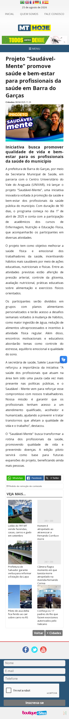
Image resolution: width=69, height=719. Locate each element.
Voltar (38, 633)
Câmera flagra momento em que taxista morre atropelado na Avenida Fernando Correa (47, 575)
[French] (32, 2)
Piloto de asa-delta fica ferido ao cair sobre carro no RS (18, 614)
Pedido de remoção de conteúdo (25, 486)
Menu (35, 48)
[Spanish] (46, 2)
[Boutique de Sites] (34, 713)
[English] (27, 2)
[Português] (22, 2)
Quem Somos (29, 14)
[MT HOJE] (34, 29)
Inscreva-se (34, 702)
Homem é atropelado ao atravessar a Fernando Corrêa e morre (48, 532)
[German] (37, 2)
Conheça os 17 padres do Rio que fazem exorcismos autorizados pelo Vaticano (47, 617)
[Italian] (41, 2)
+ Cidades (54, 633)
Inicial (9, 14)
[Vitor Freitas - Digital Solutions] (65, 713)
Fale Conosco (54, 14)
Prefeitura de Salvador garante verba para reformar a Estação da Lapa (19, 571)
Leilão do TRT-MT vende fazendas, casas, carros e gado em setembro (19, 530)
